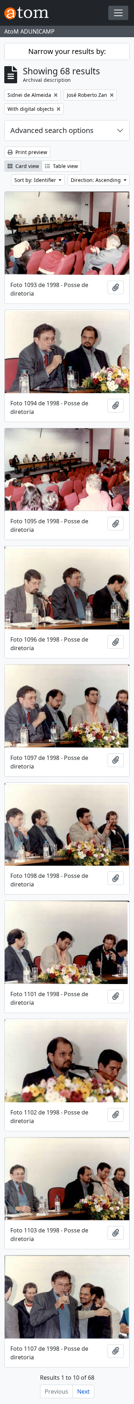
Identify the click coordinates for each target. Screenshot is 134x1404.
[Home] (29, 13)
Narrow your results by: (67, 51)
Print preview (30, 152)
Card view (26, 166)
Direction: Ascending (96, 180)
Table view (64, 166)
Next (83, 1391)
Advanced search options (52, 130)
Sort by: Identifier (36, 180)
